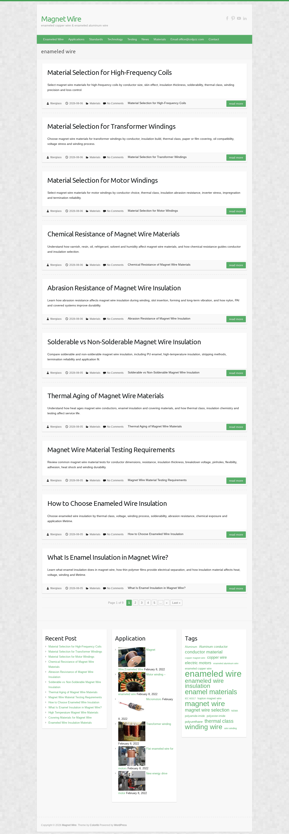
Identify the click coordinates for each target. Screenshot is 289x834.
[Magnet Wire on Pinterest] (233, 18)
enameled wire (213, 673)
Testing (132, 39)
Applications (76, 39)
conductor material (204, 651)
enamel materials (211, 691)
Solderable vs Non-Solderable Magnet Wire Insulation (124, 342)
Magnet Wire (61, 18)
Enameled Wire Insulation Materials (70, 722)
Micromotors (153, 699)
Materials (160, 39)
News (145, 39)
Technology (115, 39)
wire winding (230, 728)
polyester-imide (216, 715)
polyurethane (194, 721)
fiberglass (56, 103)
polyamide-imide (195, 715)
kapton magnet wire (210, 698)
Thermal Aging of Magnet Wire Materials (105, 395)
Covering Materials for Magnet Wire (70, 717)
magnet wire (205, 703)
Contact (214, 39)
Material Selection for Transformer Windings (111, 126)
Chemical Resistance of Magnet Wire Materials (113, 234)
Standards (96, 39)
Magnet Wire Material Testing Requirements (111, 449)
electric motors (198, 663)
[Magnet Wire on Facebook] (227, 18)
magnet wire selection (207, 710)
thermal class (219, 721)
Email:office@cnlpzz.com (187, 39)
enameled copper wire (198, 668)
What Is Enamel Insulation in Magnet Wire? (107, 557)
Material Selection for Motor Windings (102, 180)
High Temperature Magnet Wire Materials (73, 712)
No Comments (115, 103)
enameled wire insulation (204, 683)
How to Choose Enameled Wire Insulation (107, 503)
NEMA (234, 710)
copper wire (217, 657)
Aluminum (191, 646)
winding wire (203, 726)
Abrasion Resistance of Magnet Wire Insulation (114, 288)
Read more (236, 103)
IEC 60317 (190, 698)
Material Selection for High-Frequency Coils (109, 72)
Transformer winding (158, 724)
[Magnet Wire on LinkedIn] (245, 18)
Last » (176, 602)
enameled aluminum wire (225, 663)
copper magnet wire (195, 658)
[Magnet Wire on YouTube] (239, 18)
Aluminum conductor (213, 646)
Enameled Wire (53, 39)
